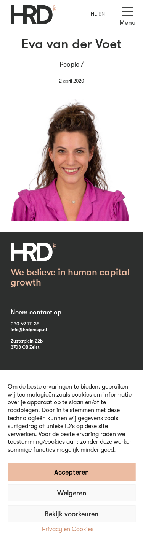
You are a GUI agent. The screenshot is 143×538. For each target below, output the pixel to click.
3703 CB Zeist (25, 347)
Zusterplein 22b (27, 341)
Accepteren (71, 472)
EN (101, 14)
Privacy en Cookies (67, 529)
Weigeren (71, 493)
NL (94, 14)
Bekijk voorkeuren (71, 514)
